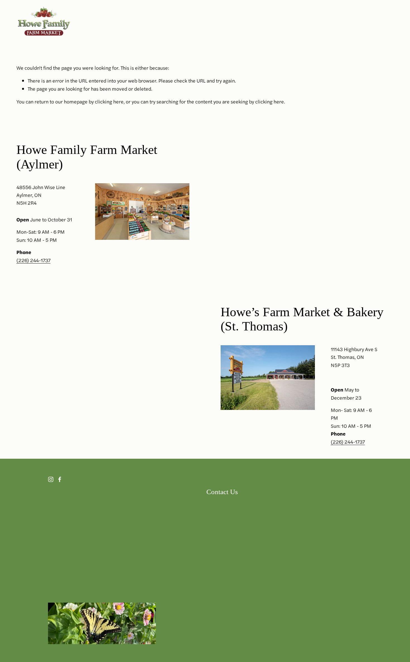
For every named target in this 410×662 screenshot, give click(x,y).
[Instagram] (375, 21)
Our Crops (168, 21)
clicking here (109, 101)
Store (254, 21)
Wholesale (279, 21)
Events (306, 21)
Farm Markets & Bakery (214, 21)
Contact (358, 21)
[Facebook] (390, 21)
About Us (331, 21)
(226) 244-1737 (33, 260)
